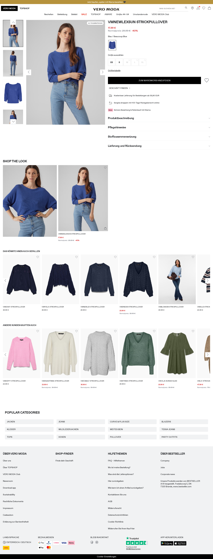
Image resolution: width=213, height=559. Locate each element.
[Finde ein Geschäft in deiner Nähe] (192, 9)
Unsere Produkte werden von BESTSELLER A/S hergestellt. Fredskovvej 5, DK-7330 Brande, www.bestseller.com (180, 484)
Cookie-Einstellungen (106, 556)
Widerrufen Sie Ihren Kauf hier (121, 528)
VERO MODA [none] (9, 8)
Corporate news (168, 474)
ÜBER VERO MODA (15, 453)
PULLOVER (115, 437)
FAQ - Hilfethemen (116, 460)
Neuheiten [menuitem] (48, 14)
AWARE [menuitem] (108, 14)
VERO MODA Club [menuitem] (160, 14)
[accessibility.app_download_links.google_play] (167, 545)
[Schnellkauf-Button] (105, 228)
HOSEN (62, 437)
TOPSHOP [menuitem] (96, 14)
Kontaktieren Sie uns (117, 494)
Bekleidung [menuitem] (62, 14)
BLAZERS (166, 421)
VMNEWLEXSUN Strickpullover (137, 22)
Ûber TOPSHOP (10, 467)
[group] (21, 286)
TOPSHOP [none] (24, 8)
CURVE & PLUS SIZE (120, 421)
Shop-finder (64, 453)
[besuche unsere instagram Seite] (96, 543)
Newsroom (8, 481)
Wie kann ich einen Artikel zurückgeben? (126, 488)
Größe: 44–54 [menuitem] (122, 14)
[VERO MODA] (106, 10)
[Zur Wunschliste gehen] (203, 9)
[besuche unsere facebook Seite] (91, 543)
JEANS (62, 421)
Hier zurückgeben (116, 481)
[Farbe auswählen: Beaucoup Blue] (112, 45)
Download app (9, 488)
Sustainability (9, 494)
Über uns (7, 460)
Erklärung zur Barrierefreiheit (16, 522)
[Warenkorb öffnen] (209, 8)
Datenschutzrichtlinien (118, 515)
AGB (110, 501)
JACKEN (11, 421)
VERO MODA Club (11, 474)
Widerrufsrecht (114, 508)
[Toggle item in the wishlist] (206, 80)
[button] (111, 62)
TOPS (9, 437)
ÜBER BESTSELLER (173, 453)
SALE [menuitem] (84, 14)
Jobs (163, 467)
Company (165, 460)
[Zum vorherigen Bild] (13, 22)
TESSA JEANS (168, 429)
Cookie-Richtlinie (115, 522)
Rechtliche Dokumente (13, 501)
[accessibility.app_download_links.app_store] (180, 545)
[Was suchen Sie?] (186, 7)
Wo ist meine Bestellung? (119, 467)
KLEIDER (11, 429)
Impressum (8, 508)
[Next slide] (207, 280)
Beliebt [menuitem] (74, 14)
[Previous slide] (5, 280)
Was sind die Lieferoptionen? (121, 474)
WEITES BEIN (116, 429)
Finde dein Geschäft (64, 460)
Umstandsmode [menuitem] (140, 14)
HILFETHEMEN (117, 453)
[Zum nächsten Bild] (13, 121)
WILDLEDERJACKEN (68, 429)
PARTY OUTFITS (169, 437)
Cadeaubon (8, 515)
